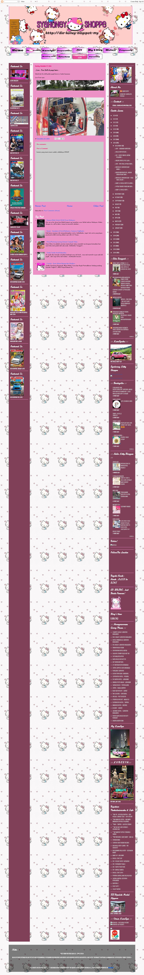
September (118, 201)
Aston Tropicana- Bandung (121, 674)
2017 (114, 139)
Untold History (117, 297)
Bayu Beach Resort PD (119, 659)
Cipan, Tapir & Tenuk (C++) (120, 263)
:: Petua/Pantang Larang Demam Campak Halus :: (62, 242)
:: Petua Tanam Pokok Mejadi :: (124, 186)
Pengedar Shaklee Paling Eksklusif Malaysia (120, 312)
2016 (114, 143)
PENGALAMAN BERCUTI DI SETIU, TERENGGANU (125, 494)
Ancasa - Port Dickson (119, 697)
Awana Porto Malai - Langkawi (122, 682)
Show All (131, 336)
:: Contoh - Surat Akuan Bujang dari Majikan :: (61, 263)
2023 (114, 119)
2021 (114, 126)
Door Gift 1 (116, 886)
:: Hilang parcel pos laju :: (122, 161)
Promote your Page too (116, 378)
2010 (114, 249)
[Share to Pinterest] (63, 139)
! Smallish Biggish (118, 476)
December (118, 146)
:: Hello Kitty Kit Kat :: (121, 152)
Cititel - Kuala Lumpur (119, 688)
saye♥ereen (116, 399)
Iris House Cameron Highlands (122, 645)
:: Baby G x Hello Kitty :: (121, 190)
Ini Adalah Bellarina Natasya (121, 277)
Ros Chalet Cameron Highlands (122, 637)
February (118, 225)
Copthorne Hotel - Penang (121, 676)
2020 (114, 129)
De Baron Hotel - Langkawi (121, 679)
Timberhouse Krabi (118, 648)
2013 (114, 239)
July (116, 208)
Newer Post (40, 206)
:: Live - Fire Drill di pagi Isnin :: (124, 164)
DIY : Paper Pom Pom (119, 867)
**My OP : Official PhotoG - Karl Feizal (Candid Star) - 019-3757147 (122, 815)
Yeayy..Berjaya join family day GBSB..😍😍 (126, 425)
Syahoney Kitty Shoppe (116, 374)
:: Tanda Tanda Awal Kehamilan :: (56, 253)
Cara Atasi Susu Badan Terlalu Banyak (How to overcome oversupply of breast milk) (121, 526)
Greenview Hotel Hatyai (120, 651)
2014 (114, 236)
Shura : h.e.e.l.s (117, 414)
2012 (114, 242)
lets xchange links (126, 401)
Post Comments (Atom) (52, 211)
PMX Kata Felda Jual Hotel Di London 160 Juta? (126, 267)
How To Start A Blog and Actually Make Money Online (126, 481)
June (116, 211)
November (118, 194)
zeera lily (116, 462)
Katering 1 (115, 883)
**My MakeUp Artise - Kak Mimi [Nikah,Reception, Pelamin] (122, 820)
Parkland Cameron (118, 671)
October (117, 197)
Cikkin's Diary (116, 421)
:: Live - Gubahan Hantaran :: (123, 149)
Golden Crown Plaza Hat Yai (121, 653)
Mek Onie (115, 490)
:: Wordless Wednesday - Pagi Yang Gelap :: (124, 179)
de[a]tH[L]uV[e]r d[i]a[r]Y (120, 328)
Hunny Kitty (125, 91)
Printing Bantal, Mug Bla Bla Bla (122, 876)
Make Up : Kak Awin (118, 855)
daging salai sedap (125, 438)
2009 (114, 253)
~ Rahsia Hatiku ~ (118, 435)
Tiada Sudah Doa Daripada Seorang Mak (120, 331)
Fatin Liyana (116, 519)
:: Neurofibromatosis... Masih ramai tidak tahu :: (123, 173)
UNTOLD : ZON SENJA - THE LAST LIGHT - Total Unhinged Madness (126, 302)
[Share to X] (59, 139)
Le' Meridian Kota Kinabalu (120, 665)
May (116, 214)
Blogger (111, 968)
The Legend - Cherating (120, 694)
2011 (114, 246)
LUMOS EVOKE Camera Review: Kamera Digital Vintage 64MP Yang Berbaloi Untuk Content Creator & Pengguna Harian (122, 285)
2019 (114, 133)
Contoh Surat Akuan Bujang (121, 843)
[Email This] (55, 139)
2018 (114, 136)
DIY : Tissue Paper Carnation (121, 861)
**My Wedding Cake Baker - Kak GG (123, 837)
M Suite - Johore (117, 708)
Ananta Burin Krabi (118, 721)
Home (69, 206)
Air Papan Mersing (118, 662)
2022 (114, 122)
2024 (114, 115)
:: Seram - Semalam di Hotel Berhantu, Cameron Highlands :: (65, 231)
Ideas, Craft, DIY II (118, 873)
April (116, 218)
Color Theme (116, 889)
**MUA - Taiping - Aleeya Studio (122, 824)
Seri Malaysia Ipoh (118, 656)
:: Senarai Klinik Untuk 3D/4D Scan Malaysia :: (61, 220)
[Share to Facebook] (61, 139)
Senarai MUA (116, 840)
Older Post (98, 206)
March (117, 221)
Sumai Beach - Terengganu (121, 685)
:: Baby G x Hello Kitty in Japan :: (124, 183)
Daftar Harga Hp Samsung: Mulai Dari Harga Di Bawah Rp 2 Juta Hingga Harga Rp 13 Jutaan (122, 391)
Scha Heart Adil (117, 388)
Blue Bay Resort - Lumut (120, 691)
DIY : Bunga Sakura (118, 870)
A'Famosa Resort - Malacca (121, 699)
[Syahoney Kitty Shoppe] (111, 376)
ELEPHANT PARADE (126, 507)
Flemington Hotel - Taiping (121, 702)
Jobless (115, 415)
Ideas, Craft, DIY (117, 858)
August (117, 204)
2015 (114, 232)
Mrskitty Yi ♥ (116, 505)
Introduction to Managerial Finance (125, 466)
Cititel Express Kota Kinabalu (121, 668)
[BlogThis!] (57, 139)
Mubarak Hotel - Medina (120, 705)
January (117, 228)
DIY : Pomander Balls (119, 864)
